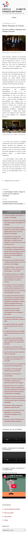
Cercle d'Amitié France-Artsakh (14, 10)
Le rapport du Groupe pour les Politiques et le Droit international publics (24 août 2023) (14, 333)
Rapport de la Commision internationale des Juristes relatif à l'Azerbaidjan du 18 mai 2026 (15, 222)
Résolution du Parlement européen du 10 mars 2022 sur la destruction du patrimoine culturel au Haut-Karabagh (14, 381)
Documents (7, 516)
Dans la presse (9, 513)
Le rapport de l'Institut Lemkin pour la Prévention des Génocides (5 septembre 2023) (14, 319)
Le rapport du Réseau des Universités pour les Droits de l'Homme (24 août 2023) (13, 326)
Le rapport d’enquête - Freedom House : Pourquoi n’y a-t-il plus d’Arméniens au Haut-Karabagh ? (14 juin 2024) (14, 269)
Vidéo (6, 520)
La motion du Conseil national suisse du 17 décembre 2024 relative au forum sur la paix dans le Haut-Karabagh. (15, 262)
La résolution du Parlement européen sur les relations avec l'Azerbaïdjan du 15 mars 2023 (14, 359)
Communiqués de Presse (12, 180)
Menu (14, 17)
